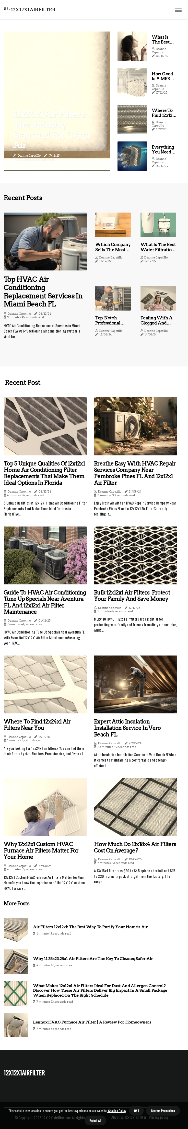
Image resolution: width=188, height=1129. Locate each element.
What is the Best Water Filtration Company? (158, 249)
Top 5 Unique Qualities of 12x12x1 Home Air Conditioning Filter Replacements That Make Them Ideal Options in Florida (44, 473)
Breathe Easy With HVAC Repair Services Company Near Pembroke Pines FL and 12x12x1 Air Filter (135, 473)
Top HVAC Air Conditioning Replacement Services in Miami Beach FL (43, 291)
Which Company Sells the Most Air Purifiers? (112, 249)
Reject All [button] (95, 1120)
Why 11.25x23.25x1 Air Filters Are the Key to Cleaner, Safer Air (93, 958)
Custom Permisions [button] (163, 1110)
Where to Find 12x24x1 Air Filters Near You (37, 724)
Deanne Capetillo (29, 155)
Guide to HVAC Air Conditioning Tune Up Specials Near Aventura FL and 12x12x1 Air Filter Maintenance (45, 602)
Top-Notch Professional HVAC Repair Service (109, 325)
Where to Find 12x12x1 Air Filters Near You (164, 118)
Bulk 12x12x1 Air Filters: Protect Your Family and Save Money (132, 595)
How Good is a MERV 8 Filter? (164, 78)
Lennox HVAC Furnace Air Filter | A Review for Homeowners (92, 1022)
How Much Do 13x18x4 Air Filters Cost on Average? (135, 847)
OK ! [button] (136, 1110)
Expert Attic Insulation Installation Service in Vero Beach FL (127, 728)
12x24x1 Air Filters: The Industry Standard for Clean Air (51, 129)
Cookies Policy (116, 1110)
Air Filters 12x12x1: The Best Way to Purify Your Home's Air (90, 927)
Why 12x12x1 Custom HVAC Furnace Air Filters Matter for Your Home (41, 850)
